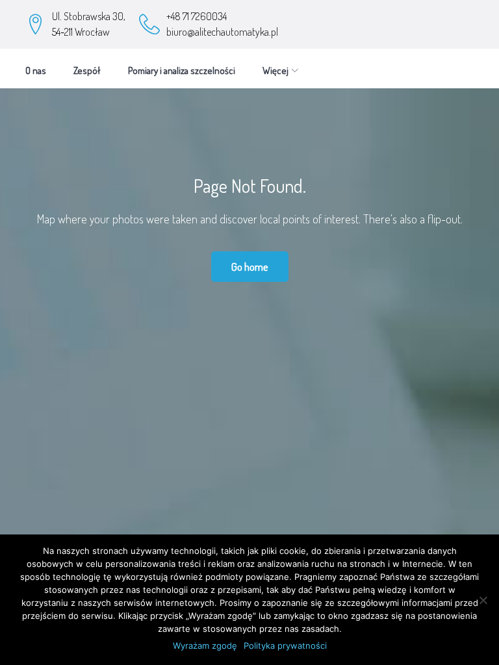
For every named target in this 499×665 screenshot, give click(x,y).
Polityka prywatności (285, 645)
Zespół (87, 70)
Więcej (275, 70)
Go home (249, 266)
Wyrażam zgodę (205, 645)
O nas (35, 70)
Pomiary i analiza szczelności (181, 70)
